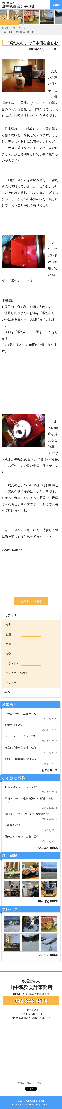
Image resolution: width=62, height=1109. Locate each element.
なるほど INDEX (48, 847)
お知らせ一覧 (50, 770)
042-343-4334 (31, 1000)
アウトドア (11, 663)
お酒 (7, 634)
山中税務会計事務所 (31, 984)
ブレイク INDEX (48, 955)
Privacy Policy (23, 1082)
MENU (56, 4)
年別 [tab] (7, 692)
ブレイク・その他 (15, 673)
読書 (7, 624)
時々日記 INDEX (48, 901)
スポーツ (10, 644)
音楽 (7, 653)
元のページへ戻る (31, 601)
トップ (5, 28)
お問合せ (18, 994)
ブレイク (17, 28)
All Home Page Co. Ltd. (37, 1104)
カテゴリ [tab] (10, 615)
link (39, 1082)
